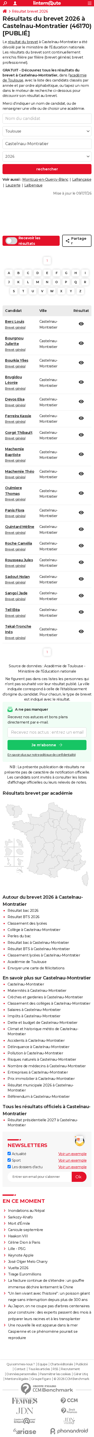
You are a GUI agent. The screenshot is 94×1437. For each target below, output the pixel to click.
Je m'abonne (44, 745)
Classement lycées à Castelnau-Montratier (44, 955)
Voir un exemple (72, 1154)
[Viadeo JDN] (69, 1421)
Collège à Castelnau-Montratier (34, 929)
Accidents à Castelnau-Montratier (36, 1040)
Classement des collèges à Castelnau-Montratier (49, 1003)
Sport (16, 1160)
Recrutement (70, 1369)
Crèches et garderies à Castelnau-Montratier (45, 997)
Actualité (18, 1154)
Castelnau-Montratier (26, 984)
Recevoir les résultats (29, 241)
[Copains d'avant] (25, 1421)
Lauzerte (13, 185)
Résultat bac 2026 (23, 910)
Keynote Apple (21, 1255)
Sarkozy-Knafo (20, 1217)
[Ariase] (25, 1431)
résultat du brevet (23, 42)
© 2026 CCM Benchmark (71, 1379)
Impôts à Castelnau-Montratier (34, 1016)
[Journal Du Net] (25, 1411)
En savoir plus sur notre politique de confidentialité (42, 755)
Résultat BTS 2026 (24, 917)
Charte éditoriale (61, 1364)
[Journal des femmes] (25, 1401)
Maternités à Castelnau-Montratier (37, 990)
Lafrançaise (81, 179)
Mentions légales (16, 1379)
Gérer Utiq (80, 1374)
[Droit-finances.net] (69, 1411)
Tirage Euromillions (24, 1274)
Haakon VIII (18, 1236)
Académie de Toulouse (27, 962)
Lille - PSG (17, 1248)
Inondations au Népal (26, 1210)
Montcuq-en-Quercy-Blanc (45, 179)
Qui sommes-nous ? (21, 1364)
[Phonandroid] (69, 1431)
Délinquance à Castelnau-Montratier (38, 1047)
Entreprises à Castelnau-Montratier (38, 1072)
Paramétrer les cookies (55, 1374)
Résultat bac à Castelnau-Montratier (38, 942)
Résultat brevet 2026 (30, 11)
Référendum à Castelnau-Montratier (39, 1096)
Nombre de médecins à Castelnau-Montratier (47, 1066)
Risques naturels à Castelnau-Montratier (42, 1059)
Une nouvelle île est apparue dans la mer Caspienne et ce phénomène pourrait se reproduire (43, 1331)
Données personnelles (22, 1374)
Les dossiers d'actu (26, 1167)
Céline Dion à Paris (24, 1242)
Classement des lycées (27, 923)
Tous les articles (39, 1369)
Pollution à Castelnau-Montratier (35, 1053)
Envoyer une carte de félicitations (36, 968)
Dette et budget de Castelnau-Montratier (42, 1022)
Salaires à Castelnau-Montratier (34, 1009)
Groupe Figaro (41, 1379)
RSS (55, 1369)
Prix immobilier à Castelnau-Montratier (41, 1078)
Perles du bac (19, 936)
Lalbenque (33, 185)
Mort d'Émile (19, 1223)
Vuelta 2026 (18, 1268)
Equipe (42, 1364)
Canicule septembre (25, 1230)
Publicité (82, 1364)
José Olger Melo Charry (28, 1261)
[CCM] (69, 1401)
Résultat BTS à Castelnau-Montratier (39, 949)
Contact (20, 1369)
